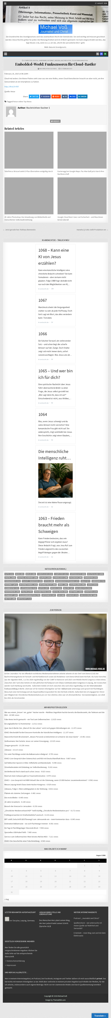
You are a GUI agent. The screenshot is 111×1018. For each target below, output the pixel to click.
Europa (45, 577)
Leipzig (43, 588)
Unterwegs (48, 595)
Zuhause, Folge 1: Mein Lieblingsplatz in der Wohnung (25, 789)
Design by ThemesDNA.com (55, 1000)
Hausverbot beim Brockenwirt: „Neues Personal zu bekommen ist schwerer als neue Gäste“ (41, 737)
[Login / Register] (105, 54)
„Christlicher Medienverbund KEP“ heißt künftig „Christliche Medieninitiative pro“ (36, 810)
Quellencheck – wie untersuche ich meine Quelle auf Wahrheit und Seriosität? (88, 926)
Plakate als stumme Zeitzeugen (17, 793)
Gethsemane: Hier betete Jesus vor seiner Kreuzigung (26, 741)
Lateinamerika (28, 588)
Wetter (10, 599)
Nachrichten (66, 60)
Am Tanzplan (15, 920)
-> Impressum (10, 965)
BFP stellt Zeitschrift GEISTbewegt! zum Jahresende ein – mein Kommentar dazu (36, 819)
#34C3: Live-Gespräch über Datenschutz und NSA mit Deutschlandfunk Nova (34, 758)
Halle (85, 581)
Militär (68, 588)
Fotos (48, 581)
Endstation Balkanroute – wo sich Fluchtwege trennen (26, 823)
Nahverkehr (12, 592)
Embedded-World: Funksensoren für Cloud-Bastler (55, 64)
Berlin (30, 574)
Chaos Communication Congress (72, 683)
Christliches (45, 574)
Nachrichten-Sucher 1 (48, 69)
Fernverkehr (12, 581)
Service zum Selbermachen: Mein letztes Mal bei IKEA (26, 836)
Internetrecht (48, 585)
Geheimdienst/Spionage (67, 581)
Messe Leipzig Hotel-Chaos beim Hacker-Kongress (24, 784)
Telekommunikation (80, 60)
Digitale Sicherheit (27, 577)
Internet (50, 60)
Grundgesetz (61, 47)
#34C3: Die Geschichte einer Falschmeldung (22, 841)
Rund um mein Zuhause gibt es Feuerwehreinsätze (24, 776)
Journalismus (77, 585)
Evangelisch (60, 577)
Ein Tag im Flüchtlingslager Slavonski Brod (21, 828)
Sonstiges (91, 592)
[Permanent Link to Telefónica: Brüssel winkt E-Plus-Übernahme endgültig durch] (28, 150)
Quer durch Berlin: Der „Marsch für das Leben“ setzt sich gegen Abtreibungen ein (37, 728)
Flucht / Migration (32, 581)
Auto (9, 574)
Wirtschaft (24, 599)
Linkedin (83, 96)
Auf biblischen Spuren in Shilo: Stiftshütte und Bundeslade (27, 763)
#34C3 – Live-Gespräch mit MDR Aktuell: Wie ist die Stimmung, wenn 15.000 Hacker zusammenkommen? (45, 780)
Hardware (43, 60)
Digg (74, 96)
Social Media (60, 592)
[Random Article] (101, 54)
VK (66, 96)
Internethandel (28, 585)
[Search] (97, 54)
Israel (62, 585)
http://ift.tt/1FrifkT (11, 86)
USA (61, 595)
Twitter (35, 96)
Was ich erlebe (88, 595)
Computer (28, 60)
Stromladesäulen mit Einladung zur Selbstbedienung (25, 767)
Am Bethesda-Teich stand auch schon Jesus (22, 771)
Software (76, 592)
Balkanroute (66, 688)
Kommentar (12, 588)
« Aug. (6, 899)
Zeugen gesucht (11, 745)
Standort (11, 595)
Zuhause (7, 750)
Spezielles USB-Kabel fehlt (15, 832)
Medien (57, 60)
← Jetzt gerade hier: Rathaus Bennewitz (19, 229)
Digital (35, 60)
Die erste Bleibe (10, 797)
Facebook (46, 96)
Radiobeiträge (43, 592)
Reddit (57, 96)
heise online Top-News (22, 101)
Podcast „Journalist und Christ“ (86, 918)
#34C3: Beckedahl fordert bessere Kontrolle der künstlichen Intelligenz (33, 732)
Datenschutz (78, 574)
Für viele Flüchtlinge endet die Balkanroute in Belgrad (26, 754)
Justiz (92, 585)
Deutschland (95, 574)
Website (56, 121)
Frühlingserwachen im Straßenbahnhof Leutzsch (23, 815)
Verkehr (72, 595)
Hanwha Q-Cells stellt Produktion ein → (92, 229)
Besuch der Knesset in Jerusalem (18, 806)
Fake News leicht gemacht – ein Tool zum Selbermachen (27, 719)
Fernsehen (90, 577)
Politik (27, 592)
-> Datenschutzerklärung (15, 961)
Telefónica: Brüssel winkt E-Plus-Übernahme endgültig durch (28, 171)
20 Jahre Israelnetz (12, 802)
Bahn (20, 574)
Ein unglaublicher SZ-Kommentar (17, 724)
